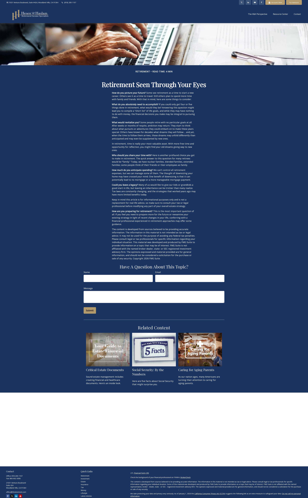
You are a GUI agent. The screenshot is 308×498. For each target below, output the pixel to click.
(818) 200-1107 (70, 2)
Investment (85, 479)
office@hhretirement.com (16, 492)
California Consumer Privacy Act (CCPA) (209, 493)
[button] (257, 13)
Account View (276, 2)
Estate (83, 481)
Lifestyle (84, 493)
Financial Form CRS (141, 473)
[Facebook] (261, 2)
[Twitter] (241, 2)
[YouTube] (255, 2)
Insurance (84, 484)
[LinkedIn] (248, 2)
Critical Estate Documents (105, 370)
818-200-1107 (17, 476)
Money (83, 490)
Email (158, 272)
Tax (82, 487)
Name (87, 272)
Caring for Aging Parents (196, 370)
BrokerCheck (185, 477)
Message (88, 288)
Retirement (85, 476)
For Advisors (294, 2)
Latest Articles (86, 496)
